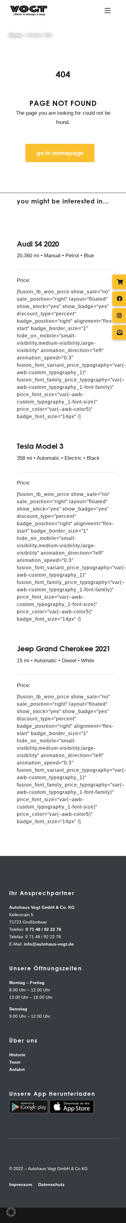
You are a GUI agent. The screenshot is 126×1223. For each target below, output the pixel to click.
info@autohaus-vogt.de (49, 944)
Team (14, 1062)
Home (15, 35)
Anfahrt (17, 1069)
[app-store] (72, 1103)
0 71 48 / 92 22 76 (43, 929)
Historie (17, 1054)
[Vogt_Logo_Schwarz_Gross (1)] (28, 6)
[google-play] (28, 1103)
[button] (11, 1212)
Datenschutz (51, 1184)
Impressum (20, 1184)
